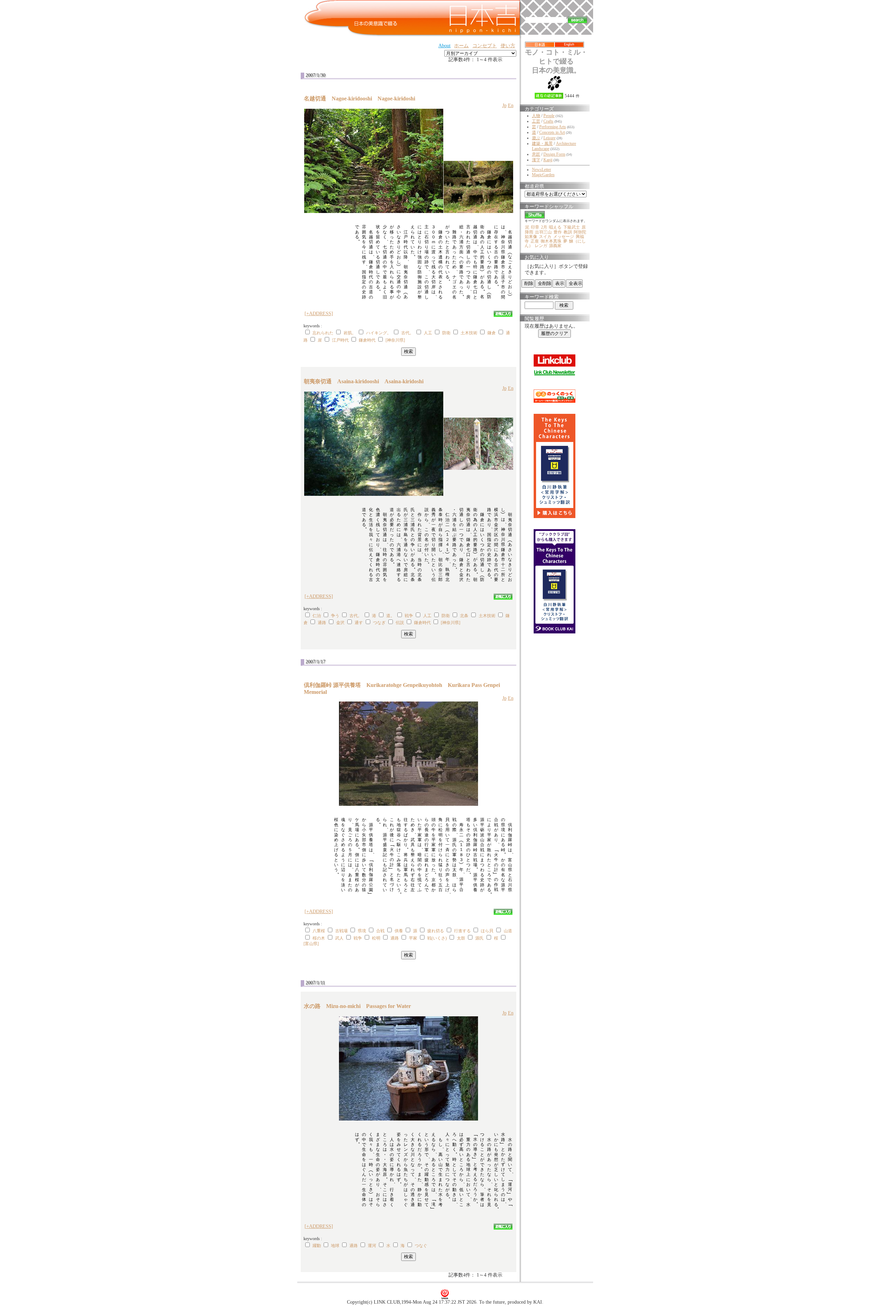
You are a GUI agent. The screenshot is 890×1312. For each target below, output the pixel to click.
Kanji (547, 159)
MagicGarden (543, 174)
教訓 (568, 232)
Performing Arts (552, 126)
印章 (535, 227)
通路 (322, 622)
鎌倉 (491, 332)
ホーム (461, 45)
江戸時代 (340, 340)
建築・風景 (542, 143)
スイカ (545, 236)
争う (335, 615)
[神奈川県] (395, 340)
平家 (413, 938)
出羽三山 (543, 232)
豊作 (557, 232)
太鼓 (461, 938)
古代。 (407, 332)
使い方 (508, 45)
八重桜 (319, 930)
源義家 (555, 245)
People (549, 115)
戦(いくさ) (437, 938)
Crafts (548, 121)
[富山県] (311, 943)
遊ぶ (536, 138)
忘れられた (323, 332)
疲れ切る (435, 930)
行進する (462, 930)
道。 (390, 615)
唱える (555, 227)
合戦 (380, 930)
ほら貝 (487, 930)
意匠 (536, 154)
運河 (372, 1245)
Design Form (554, 154)
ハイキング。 (378, 332)
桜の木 (319, 938)
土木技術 (469, 332)
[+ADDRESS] (319, 313)
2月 (544, 227)
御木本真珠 (551, 241)
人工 (428, 332)
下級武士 (571, 227)
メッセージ (563, 236)
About (444, 45)
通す (359, 622)
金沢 (340, 622)
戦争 (409, 615)
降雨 (529, 232)
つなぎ (379, 622)
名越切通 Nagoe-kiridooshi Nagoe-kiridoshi (359, 98)
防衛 (446, 332)
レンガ (541, 245)
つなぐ (421, 1245)
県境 (362, 930)
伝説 (400, 622)
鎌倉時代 (367, 340)
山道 (508, 930)
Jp (504, 105)
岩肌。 (349, 332)
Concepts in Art (552, 132)
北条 (464, 615)
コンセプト (484, 45)
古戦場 (341, 930)
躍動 (317, 1245)
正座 (535, 241)
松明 (376, 938)
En (510, 105)
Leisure (549, 138)
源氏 (479, 938)
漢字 (536, 159)
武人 (339, 938)
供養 (399, 930)
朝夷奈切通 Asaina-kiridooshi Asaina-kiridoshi (363, 381)
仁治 (317, 615)
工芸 (536, 121)
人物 (536, 115)
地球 (335, 1245)
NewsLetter (541, 169)
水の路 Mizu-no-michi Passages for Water (357, 1006)
